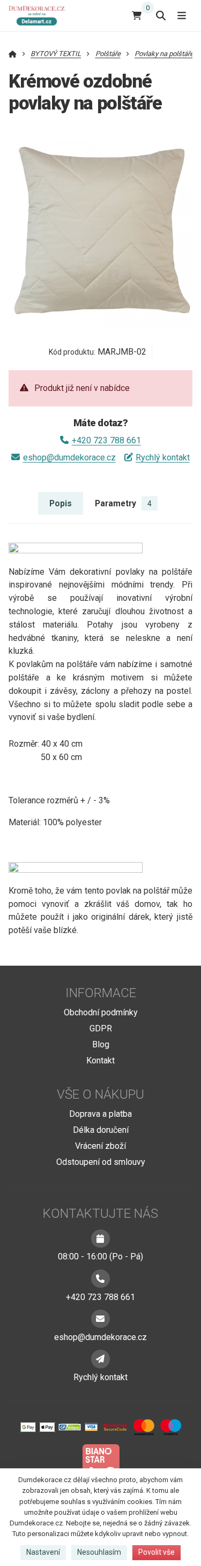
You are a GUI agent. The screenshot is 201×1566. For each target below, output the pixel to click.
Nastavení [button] (43, 1552)
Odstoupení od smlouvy (100, 1162)
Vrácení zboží (100, 1146)
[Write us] (100, 1359)
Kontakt (100, 1060)
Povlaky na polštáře (164, 54)
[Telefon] (100, 1279)
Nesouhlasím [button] (99, 1552)
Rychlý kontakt (163, 457)
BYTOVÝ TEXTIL (56, 54)
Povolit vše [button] (156, 1552)
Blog (100, 1044)
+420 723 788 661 (106, 440)
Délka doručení (101, 1130)
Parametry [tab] (123, 503)
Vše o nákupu (100, 1094)
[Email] (100, 1319)
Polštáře (108, 54)
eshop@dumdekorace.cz (69, 457)
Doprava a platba (100, 1114)
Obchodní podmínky (101, 1012)
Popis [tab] (60, 503)
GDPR (101, 1028)
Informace (100, 992)
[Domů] (39, 15)
